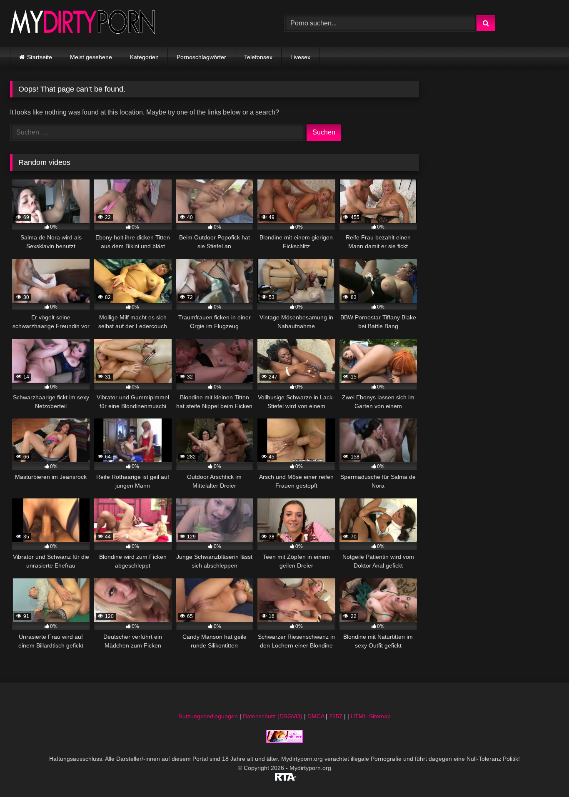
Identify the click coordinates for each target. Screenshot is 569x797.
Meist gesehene (91, 57)
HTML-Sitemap (371, 716)
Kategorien (144, 57)
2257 (335, 716)
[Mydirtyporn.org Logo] (83, 23)
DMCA (315, 716)
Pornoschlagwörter (201, 57)
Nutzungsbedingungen (208, 716)
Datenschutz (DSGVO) (272, 716)
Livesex (300, 57)
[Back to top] (543, 772)
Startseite (39, 57)
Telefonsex (258, 57)
